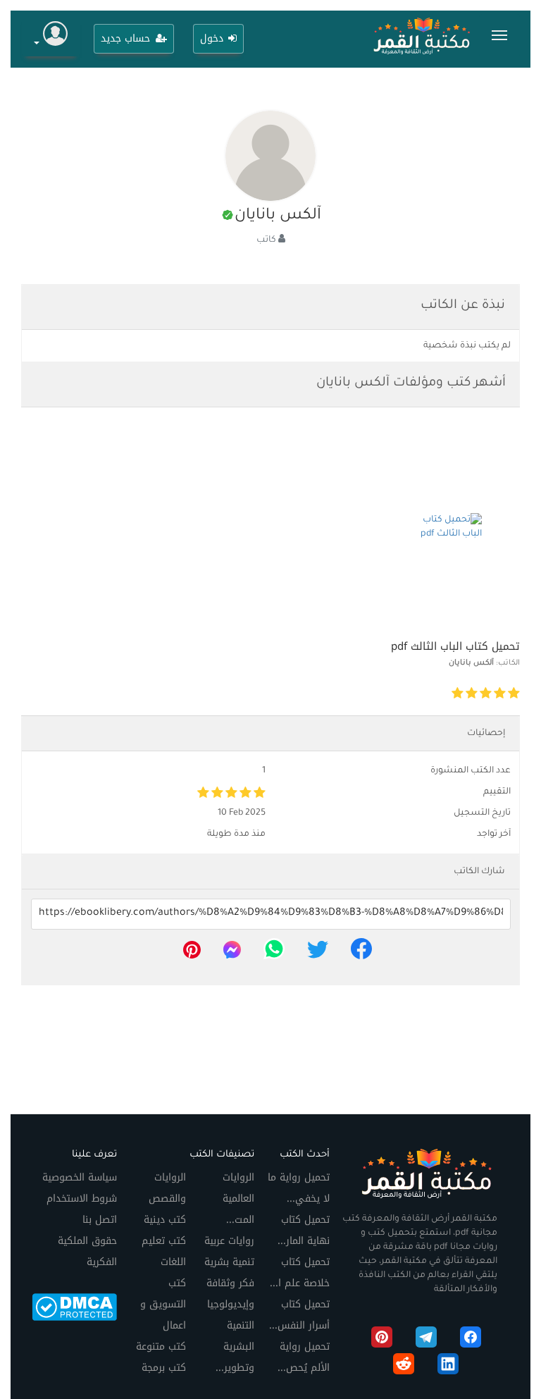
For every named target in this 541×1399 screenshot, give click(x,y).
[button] (51, 35)
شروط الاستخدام (81, 1198)
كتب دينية (165, 1219)
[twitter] (317, 953)
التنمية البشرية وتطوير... (235, 1346)
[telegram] (426, 1339)
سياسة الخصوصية (79, 1177)
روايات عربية (229, 1240)
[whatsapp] (274, 953)
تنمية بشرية (229, 1261)
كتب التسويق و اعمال (163, 1304)
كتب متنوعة (161, 1346)
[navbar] (499, 35)
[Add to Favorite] (383, 694)
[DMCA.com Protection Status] (74, 1306)
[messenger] (232, 953)
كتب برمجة (164, 1367)
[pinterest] (192, 953)
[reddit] (403, 1366)
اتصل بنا (99, 1219)
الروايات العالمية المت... (238, 1198)
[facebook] (361, 953)
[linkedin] (448, 1366)
